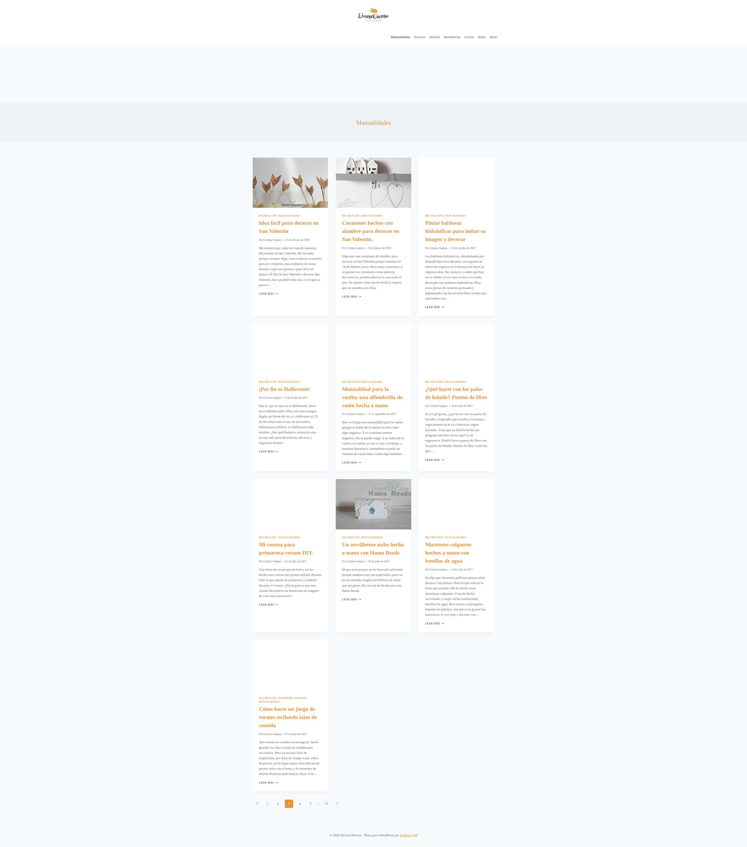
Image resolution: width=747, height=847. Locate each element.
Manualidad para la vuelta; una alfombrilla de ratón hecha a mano (372, 397)
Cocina (469, 37)
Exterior (419, 37)
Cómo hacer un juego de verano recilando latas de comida (288, 717)
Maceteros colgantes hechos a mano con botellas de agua (448, 552)
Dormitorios (452, 37)
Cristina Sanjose (272, 239)
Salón (482, 37)
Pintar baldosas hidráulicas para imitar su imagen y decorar (455, 231)
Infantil (434, 37)
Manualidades (400, 37)
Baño (493, 37)
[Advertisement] (373, 74)
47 (327, 803)
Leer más (268, 293)
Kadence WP (409, 835)
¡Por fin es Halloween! (284, 389)
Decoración (268, 215)
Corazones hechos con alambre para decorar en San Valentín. (370, 231)
